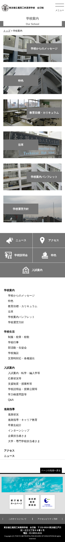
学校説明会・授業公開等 (22, 389)
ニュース (9, 455)
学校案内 (9, 290)
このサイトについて (17, 519)
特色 (10, 300)
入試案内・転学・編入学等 (24, 373)
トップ (6, 30)
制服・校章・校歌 (18, 337)
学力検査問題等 (17, 394)
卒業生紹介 (14, 425)
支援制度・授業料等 (20, 383)
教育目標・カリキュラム (22, 306)
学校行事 (13, 342)
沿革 (10, 311)
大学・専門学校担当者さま (24, 441)
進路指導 (9, 409)
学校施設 (13, 353)
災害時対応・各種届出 (21, 358)
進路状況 (13, 414)
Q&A (11, 399)
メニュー (59, 10)
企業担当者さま (17, 435)
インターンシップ (18, 430)
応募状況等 (14, 378)
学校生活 (9, 331)
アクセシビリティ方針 (48, 519)
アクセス (9, 450)
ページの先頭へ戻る (51, 470)
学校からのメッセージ (21, 295)
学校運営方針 (16, 322)
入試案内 (9, 367)
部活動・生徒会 (17, 347)
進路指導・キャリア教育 (22, 419)
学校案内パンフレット (21, 317)
